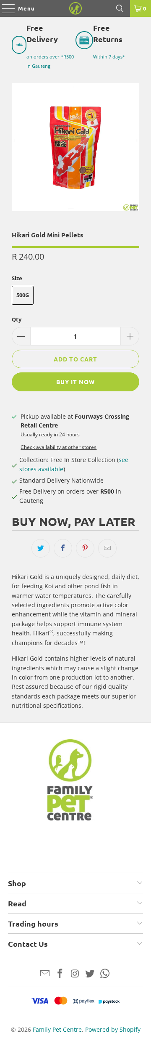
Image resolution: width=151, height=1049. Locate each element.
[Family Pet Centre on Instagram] (75, 974)
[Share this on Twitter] (40, 548)
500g (22, 295)
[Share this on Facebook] (63, 548)
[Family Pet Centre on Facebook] (60, 974)
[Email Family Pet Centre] (45, 974)
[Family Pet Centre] (75, 8)
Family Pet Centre (57, 1029)
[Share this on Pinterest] (85, 548)
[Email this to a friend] (107, 548)
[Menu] (4, 8)
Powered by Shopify (113, 1029)
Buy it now (75, 381)
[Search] (120, 8)
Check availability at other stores (58, 447)
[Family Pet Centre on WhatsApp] (105, 974)
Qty (16, 319)
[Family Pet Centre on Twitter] (90, 974)
